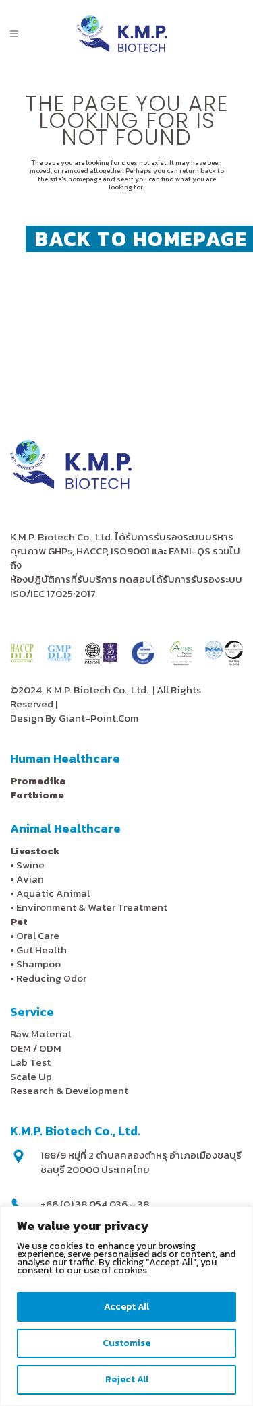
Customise (126, 1343)
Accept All (126, 1307)
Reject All (126, 1379)
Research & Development (69, 1090)
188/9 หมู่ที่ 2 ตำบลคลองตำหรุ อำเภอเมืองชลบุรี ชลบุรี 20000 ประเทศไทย (141, 1162)
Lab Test (30, 1062)
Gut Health (41, 949)
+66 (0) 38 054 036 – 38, (95, 1203)
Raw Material (40, 1034)
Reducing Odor (51, 978)
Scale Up (31, 1076)
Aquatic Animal (53, 893)
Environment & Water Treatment (92, 907)
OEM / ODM (35, 1048)
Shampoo (38, 963)
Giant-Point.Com (98, 718)
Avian (30, 879)
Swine (30, 864)
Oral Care (37, 935)
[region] (126, 1306)
